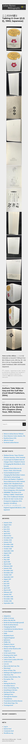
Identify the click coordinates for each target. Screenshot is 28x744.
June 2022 (7, 529)
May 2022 (7, 531)
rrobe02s (7, 370)
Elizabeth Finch (9, 635)
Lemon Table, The (9, 657)
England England (9, 638)
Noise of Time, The (10, 670)
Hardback (11, 374)
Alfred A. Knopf (8, 440)
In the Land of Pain (9, 653)
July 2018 (6, 555)
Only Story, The (8, 675)
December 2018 (8, 544)
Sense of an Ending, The (11, 688)
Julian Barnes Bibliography (9, 739)
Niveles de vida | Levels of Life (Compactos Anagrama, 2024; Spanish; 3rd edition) (13, 501)
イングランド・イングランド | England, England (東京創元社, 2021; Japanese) (15, 508)
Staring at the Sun (9, 692)
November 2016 (8, 599)
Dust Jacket (5, 374)
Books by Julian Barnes (11, 624)
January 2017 (8, 594)
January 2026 (8, 522)
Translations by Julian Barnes (13, 701)
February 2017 (8, 592)
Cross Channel (8, 631)
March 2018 (7, 564)
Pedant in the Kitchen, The (12, 677)
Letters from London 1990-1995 (13, 659)
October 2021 (8, 540)
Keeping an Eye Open (10, 655)
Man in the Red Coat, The (11, 666)
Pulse (5, 681)
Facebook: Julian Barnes (11, 442)
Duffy (5, 633)
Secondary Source (9, 685)
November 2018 (8, 546)
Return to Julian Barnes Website (13, 434)
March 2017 (7, 590)
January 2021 (8, 542)
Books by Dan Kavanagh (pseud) (14, 622)
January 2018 (8, 568)
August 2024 (7, 525)
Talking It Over (14, 372)
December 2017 (8, 570)
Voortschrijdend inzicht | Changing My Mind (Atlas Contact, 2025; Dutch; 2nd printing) (14, 475)
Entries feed (7, 729)
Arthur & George (9, 618)
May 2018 (6, 559)
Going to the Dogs (9, 646)
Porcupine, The (8, 679)
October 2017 (8, 575)
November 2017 (8, 572)
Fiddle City (7, 642)
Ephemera (7, 640)
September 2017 (8, 577)
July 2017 (6, 581)
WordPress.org (8, 733)
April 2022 (7, 533)
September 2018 (9, 551)
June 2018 (7, 557)
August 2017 (7, 579)
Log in (6, 726)
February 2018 (8, 566)
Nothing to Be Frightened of (12, 672)
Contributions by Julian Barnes (13, 629)
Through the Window (10, 696)
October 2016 (8, 601)
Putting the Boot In (9, 683)
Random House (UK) (10, 438)
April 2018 (7, 562)
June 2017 (6, 583)
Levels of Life (8, 661)
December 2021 (8, 538)
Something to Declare (10, 690)
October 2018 (8, 549)
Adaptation (7, 616)
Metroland (7, 668)
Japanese (16, 374)
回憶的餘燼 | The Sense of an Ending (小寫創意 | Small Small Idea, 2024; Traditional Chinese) (14, 494)
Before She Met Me (9, 620)
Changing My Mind (10, 627)
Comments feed (9, 731)
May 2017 (6, 586)
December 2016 (8, 596)
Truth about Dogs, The (11, 703)
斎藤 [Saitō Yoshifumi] (13, 375)
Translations (21, 372)
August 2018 (7, 553)
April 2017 (7, 588)
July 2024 (6, 527)
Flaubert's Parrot (9, 644)
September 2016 (8, 603)
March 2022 (7, 535)
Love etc (6, 664)
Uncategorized (8, 705)
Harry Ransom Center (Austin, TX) (14, 436)
